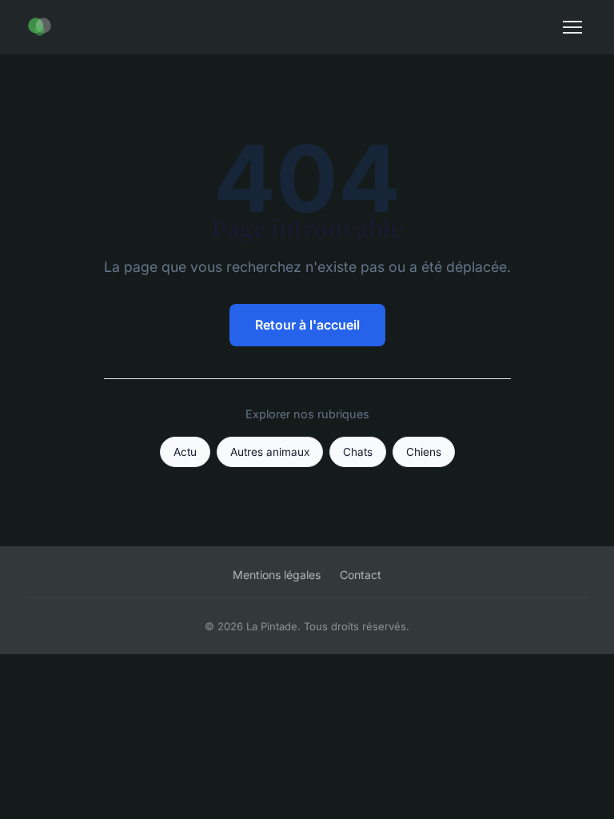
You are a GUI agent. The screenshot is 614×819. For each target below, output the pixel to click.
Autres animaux (269, 451)
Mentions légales (277, 574)
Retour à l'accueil (307, 325)
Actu (185, 451)
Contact (360, 574)
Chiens (423, 451)
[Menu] (572, 27)
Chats (358, 451)
